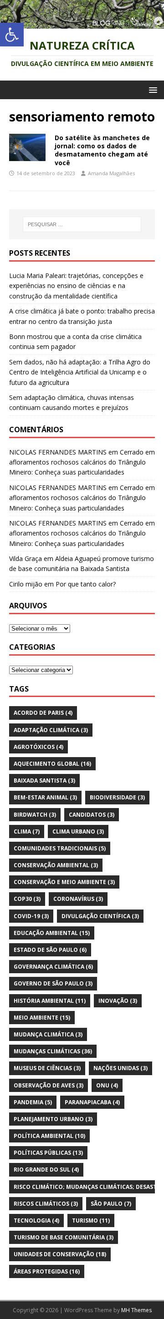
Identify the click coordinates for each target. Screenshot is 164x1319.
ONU (107, 1085)
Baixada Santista (44, 780)
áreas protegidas (47, 1271)
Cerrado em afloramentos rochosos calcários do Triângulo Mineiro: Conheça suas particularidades (82, 462)
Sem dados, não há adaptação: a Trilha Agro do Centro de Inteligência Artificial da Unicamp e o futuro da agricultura (79, 372)
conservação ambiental (56, 865)
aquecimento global (52, 764)
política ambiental (49, 1136)
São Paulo (111, 1204)
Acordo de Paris (43, 713)
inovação (117, 1001)
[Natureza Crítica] (82, 23)
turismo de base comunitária (63, 1237)
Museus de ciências (47, 1068)
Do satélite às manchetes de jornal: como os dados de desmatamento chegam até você (102, 150)
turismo (91, 1220)
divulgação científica (100, 916)
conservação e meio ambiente (64, 882)
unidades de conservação (60, 1254)
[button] (12, 34)
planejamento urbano (53, 1119)
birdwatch (35, 815)
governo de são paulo (53, 983)
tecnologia (36, 1220)
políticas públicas (48, 1153)
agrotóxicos (38, 747)
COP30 (27, 899)
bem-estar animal (45, 797)
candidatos (91, 815)
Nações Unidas (120, 1068)
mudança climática (48, 1034)
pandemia (33, 1102)
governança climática (53, 966)
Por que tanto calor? (86, 584)
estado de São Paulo (50, 950)
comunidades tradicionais (60, 848)
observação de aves (48, 1085)
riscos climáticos (46, 1204)
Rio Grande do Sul (46, 1169)
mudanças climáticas (53, 1051)
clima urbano (78, 831)
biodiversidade (117, 797)
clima (27, 831)
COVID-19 (31, 916)
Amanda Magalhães (111, 173)
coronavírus (78, 899)
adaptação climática (51, 730)
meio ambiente (42, 1017)
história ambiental (50, 1001)
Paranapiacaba (92, 1102)
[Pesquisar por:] (82, 224)
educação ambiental (52, 933)
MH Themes (136, 1310)
